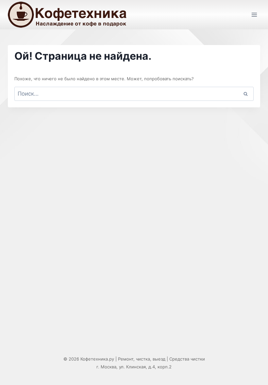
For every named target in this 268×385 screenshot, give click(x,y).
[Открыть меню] (254, 14)
